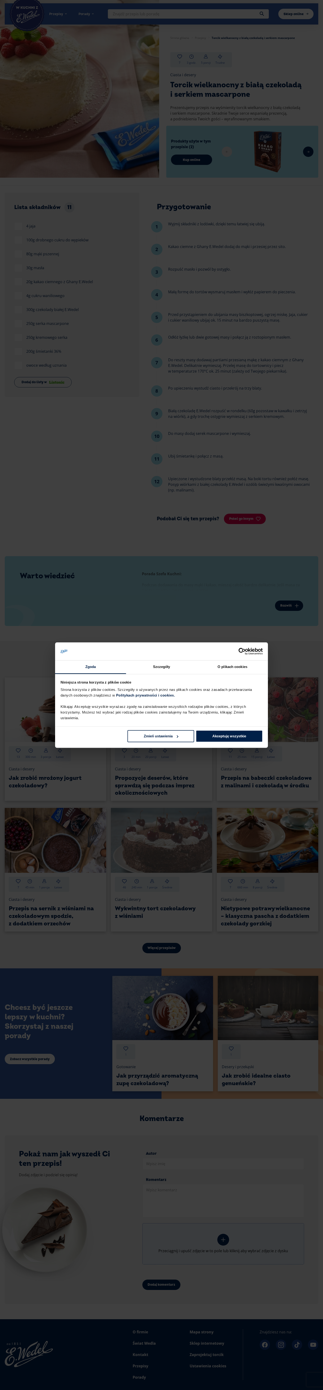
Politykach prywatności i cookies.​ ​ (146, 695)
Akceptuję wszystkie (229, 736)
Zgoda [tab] (90, 667)
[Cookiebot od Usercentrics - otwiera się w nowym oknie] (242, 651)
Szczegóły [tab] (161, 667)
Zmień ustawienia (158, 736)
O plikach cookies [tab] (232, 667)
